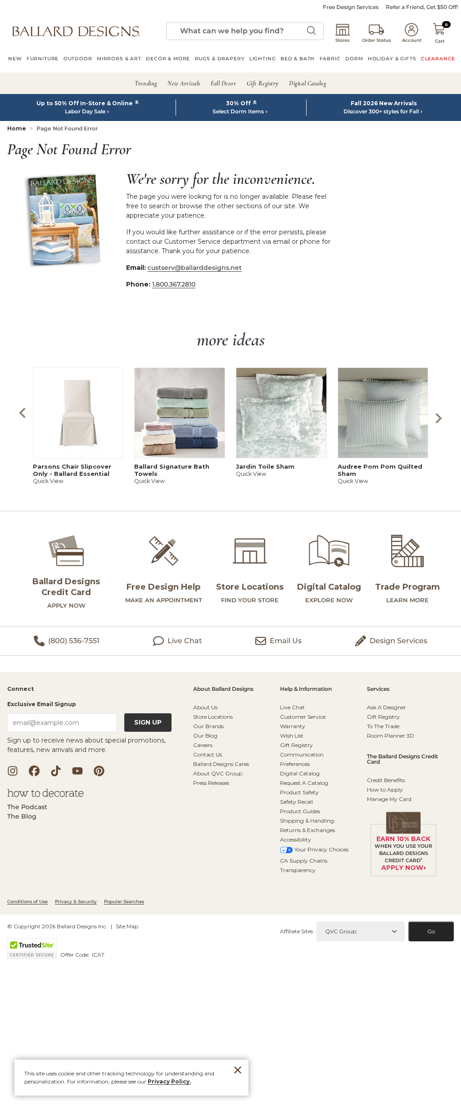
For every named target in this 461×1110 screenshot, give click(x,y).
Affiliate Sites (296, 931)
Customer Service (302, 716)
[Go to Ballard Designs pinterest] (99, 770)
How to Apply (385, 789)
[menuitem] (15, 59)
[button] (76, 31)
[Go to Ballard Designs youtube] (77, 770)
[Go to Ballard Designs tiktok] (55, 770)
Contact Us (207, 754)
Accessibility (295, 839)
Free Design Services (351, 7)
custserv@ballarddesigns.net (195, 268)
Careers (202, 745)
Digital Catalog (300, 773)
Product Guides (300, 811)
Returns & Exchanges (307, 830)
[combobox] (245, 31)
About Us (205, 707)
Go (431, 931)
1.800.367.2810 (173, 284)
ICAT (98, 954)
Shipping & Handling (307, 820)
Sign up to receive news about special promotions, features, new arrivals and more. (86, 745)
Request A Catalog (304, 782)
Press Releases (211, 782)
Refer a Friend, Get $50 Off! (422, 7)
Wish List (291, 735)
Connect (20, 689)
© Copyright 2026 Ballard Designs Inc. (57, 926)
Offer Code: (75, 954)
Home (16, 128)
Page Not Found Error (67, 128)
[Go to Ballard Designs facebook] (34, 770)
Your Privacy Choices (321, 849)
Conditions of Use (27, 901)
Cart (439, 41)
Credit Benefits (386, 780)
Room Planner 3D (390, 735)
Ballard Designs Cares (221, 764)
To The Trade (383, 726)
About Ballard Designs (223, 689)
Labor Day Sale (85, 111)
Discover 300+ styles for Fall (381, 111)
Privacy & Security (76, 901)
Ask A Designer (386, 707)
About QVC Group (217, 773)
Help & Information (306, 689)
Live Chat (292, 707)
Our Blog (205, 735)
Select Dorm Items (238, 111)
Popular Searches (124, 901)
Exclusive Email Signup (41, 704)
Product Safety (299, 792)
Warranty (292, 726)
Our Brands (208, 726)
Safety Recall (296, 801)
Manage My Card (389, 799)
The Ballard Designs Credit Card (402, 759)
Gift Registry (296, 745)
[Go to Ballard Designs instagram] (12, 770)
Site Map (127, 926)
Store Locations (213, 716)
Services (378, 689)
